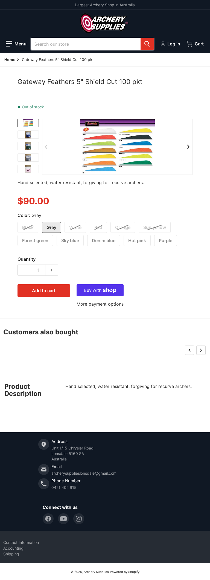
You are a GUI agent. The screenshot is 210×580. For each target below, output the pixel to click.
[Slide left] (46, 146)
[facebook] (48, 518)
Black (28, 227)
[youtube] (63, 518)
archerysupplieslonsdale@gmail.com (83, 473)
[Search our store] (147, 44)
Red (98, 227)
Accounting (13, 548)
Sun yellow (154, 227)
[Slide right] (28, 170)
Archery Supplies (96, 572)
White (75, 227)
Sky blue (70, 240)
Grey (51, 227)
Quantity (27, 259)
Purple (165, 240)
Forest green (35, 240)
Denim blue (103, 240)
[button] (16, 44)
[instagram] (78, 518)
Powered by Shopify (124, 572)
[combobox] (92, 44)
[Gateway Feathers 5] (28, 123)
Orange (122, 227)
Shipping (11, 554)
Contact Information (21, 542)
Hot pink (137, 240)
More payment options (100, 304)
